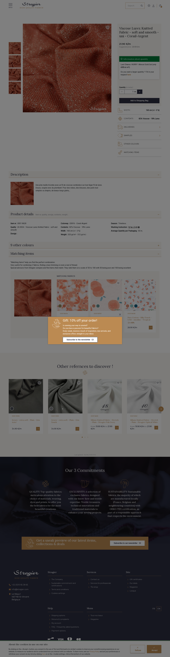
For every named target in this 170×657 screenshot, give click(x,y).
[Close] (120, 314)
